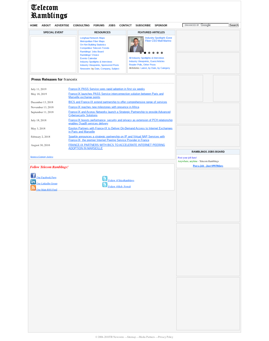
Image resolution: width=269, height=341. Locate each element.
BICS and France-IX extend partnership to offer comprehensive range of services (118, 102)
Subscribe (143, 25)
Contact (125, 25)
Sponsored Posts (110, 65)
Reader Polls (135, 64)
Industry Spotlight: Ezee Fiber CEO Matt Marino (158, 39)
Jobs (111, 25)
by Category (163, 68)
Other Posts (149, 64)
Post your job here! (187, 157)
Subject (115, 68)
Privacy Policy (165, 337)
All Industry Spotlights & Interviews (146, 58)
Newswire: (85, 68)
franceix (70, 79)
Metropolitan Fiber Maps (92, 41)
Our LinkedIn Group (46, 183)
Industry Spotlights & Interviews (96, 61)
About (46, 25)
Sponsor (161, 25)
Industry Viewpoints (90, 65)
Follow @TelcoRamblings (121, 180)
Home (34, 25)
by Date (152, 68)
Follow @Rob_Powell (119, 186)
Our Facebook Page (46, 177)
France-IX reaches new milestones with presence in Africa (104, 107)
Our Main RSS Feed (46, 189)
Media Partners (147, 337)
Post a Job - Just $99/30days (208, 166)
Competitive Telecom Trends (94, 48)
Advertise (62, 25)
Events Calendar (88, 58)
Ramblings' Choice (89, 55)
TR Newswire (49, 11)
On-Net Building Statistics (93, 44)
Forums (99, 25)
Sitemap (131, 337)
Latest (144, 68)
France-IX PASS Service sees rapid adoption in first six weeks (107, 89)
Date (97, 68)
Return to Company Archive (41, 156)
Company (105, 68)
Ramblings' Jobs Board (92, 51)
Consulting (81, 25)
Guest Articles (157, 61)
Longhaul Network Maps (92, 38)
